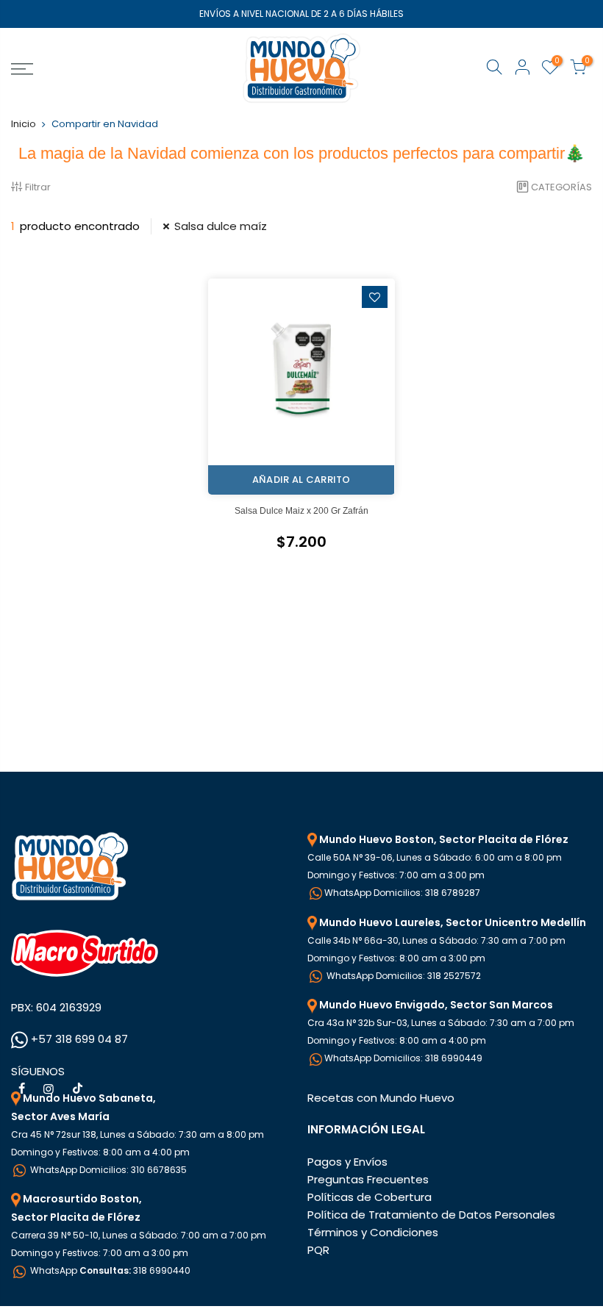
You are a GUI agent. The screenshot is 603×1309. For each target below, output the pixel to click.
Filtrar (38, 187)
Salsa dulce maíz (220, 226)
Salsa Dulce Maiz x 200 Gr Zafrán (301, 511)
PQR (318, 1250)
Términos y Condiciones (372, 1232)
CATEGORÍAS (561, 187)
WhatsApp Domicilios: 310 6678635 (107, 1169)
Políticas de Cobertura (369, 1197)
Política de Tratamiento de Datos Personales (431, 1214)
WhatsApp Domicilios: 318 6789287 (402, 892)
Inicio (23, 124)
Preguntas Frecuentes (368, 1179)
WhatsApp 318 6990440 (109, 1270)
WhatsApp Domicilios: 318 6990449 (403, 1058)
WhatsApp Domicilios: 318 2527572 (402, 975)
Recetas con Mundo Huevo (380, 1097)
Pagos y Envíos (347, 1161)
